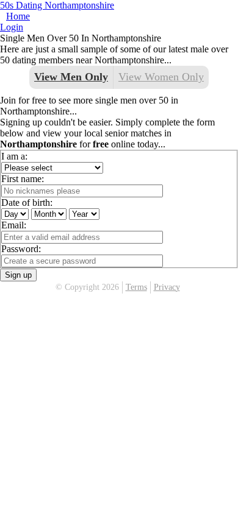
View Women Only (161, 77)
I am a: (14, 156)
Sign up (18, 275)
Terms (136, 287)
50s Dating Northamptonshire (57, 5)
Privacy (167, 287)
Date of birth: (26, 202)
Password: (21, 249)
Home (18, 16)
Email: (13, 225)
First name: (22, 179)
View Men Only (71, 77)
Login (11, 27)
